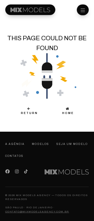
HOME (67, 113)
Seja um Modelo (72, 144)
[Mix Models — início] (30, 9)
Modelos (40, 144)
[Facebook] (7, 171)
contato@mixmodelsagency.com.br (37, 211)
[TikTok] (26, 171)
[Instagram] (17, 171)
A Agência (15, 144)
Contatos (14, 156)
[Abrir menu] (83, 9)
